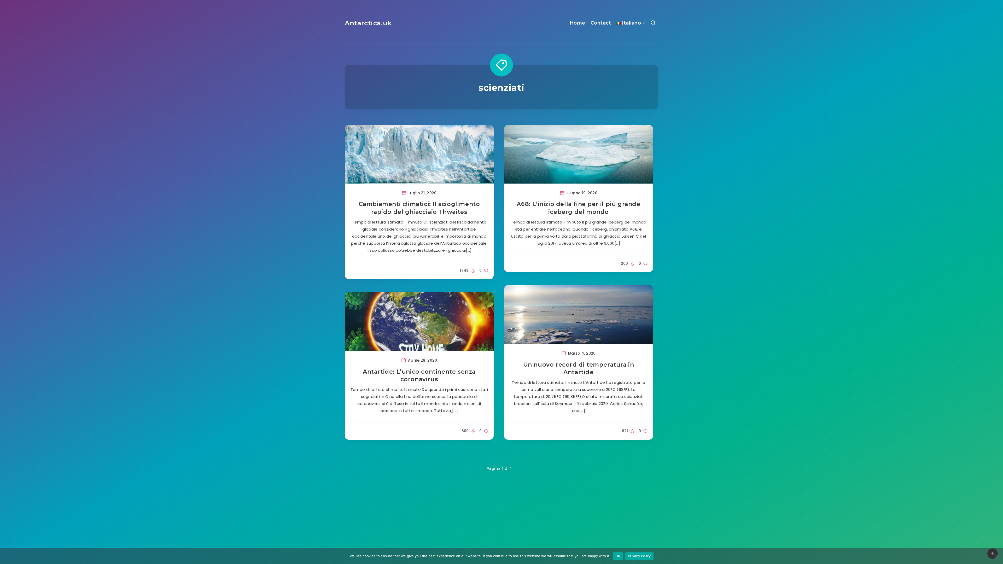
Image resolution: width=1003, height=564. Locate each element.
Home (577, 23)
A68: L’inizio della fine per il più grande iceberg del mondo (578, 208)
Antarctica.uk (368, 23)
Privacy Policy (639, 556)
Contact (601, 23)
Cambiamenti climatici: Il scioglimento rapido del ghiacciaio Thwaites (419, 208)
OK (617, 556)
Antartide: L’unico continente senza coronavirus (419, 375)
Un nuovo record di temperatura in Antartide (578, 368)
